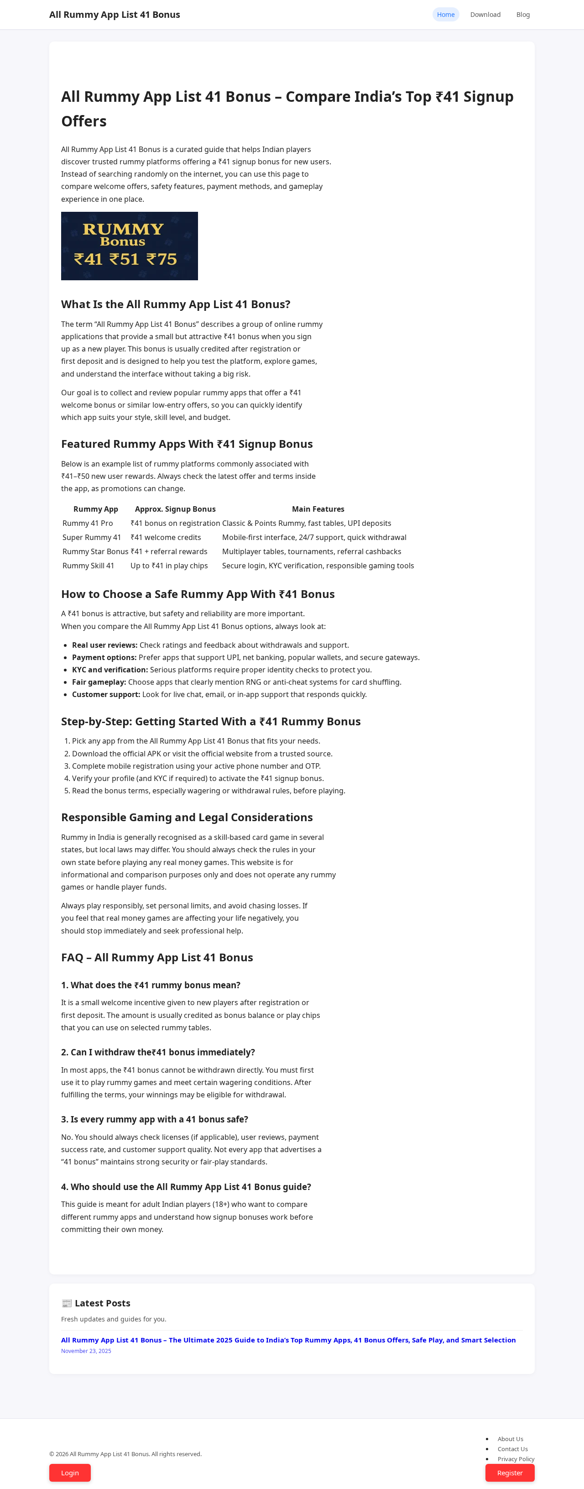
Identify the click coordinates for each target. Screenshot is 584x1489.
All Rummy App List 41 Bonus (114, 14)
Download (485, 14)
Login (70, 1472)
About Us (510, 1439)
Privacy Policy (516, 1459)
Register (510, 1472)
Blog (523, 14)
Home (446, 14)
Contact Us (513, 1449)
